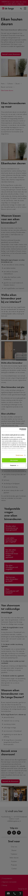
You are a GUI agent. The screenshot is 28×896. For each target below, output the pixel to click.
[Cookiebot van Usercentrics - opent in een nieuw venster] (19, 429)
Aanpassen (13, 465)
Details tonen (19, 455)
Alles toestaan (14, 460)
